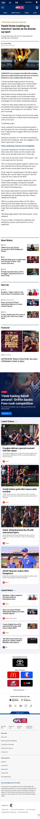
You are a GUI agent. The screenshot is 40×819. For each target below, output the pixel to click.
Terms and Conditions (17, 809)
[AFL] (3, 3)
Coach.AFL (4, 765)
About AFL (4, 737)
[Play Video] (20, 60)
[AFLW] (10, 3)
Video (5, 12)
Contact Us (4, 752)
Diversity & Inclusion (7, 748)
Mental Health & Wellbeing (9, 740)
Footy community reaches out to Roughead (17, 146)
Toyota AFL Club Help (7, 744)
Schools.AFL (4, 773)
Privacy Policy (19, 727)
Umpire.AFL (4, 769)
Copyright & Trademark (8, 812)
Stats (35, 12)
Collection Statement (29, 727)
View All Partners (18, 690)
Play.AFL (3, 761)
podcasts (8, 355)
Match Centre (16, 12)
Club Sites (28, 2)
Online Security (23, 812)
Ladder (27, 12)
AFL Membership (6, 776)
